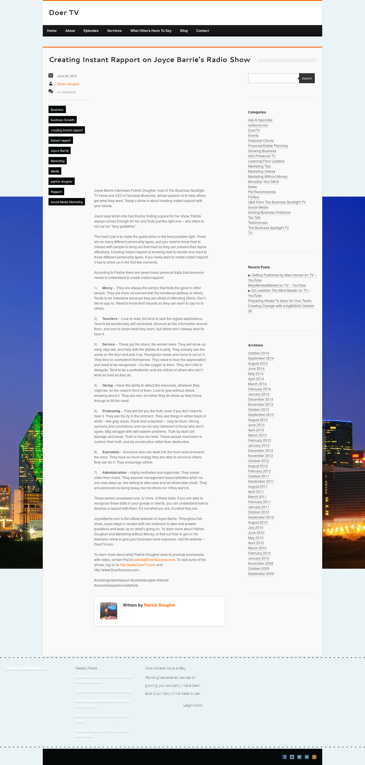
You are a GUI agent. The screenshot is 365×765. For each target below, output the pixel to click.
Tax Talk (254, 217)
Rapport (56, 191)
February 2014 (259, 388)
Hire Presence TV (261, 155)
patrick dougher (61, 181)
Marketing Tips (259, 166)
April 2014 (256, 378)
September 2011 (261, 481)
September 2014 (261, 358)
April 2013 (256, 429)
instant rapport (61, 140)
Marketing (57, 160)
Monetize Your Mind (263, 181)
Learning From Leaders (266, 160)
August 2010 (258, 522)
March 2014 (257, 383)
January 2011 (258, 506)
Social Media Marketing (67, 201)
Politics (253, 196)
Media (55, 171)
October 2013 (258, 409)
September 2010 (261, 517)
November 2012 (260, 455)
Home (52, 30)
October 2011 (258, 476)
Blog (184, 30)
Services (114, 30)
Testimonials (257, 222)
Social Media (258, 207)
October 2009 (258, 568)
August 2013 (258, 419)
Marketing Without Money (267, 176)
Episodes (91, 30)
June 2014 (256, 368)
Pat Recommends (262, 191)
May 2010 (255, 537)
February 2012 (259, 470)
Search (307, 78)
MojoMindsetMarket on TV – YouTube (277, 285)
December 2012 (260, 450)
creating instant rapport (67, 130)
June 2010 (256, 532)
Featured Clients (261, 140)
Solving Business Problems (269, 212)
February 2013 (259, 440)
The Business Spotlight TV (268, 227)
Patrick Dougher (68, 83)
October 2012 (258, 460)
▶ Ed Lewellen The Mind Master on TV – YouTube (102, 702)
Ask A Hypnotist (260, 119)
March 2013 (257, 435)
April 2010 (256, 542)
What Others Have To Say (151, 30)
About (70, 30)
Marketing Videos (261, 171)
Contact (202, 30)
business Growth (62, 119)
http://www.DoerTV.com (138, 564)
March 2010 (257, 547)
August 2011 (258, 486)
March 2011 (257, 496)
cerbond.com (258, 125)
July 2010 (255, 527)
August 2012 (258, 465)
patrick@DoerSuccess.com (154, 559)
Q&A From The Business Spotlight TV (277, 201)
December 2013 (260, 399)
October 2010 (258, 511)
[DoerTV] (63, 13)
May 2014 (255, 373)
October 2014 (258, 352)
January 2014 (258, 393)
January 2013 (258, 445)
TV (250, 232)
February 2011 (259, 501)
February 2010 (259, 552)
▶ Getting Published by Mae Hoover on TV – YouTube (103, 678)
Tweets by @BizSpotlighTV (26, 667)
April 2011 (256, 491)
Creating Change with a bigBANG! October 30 (101, 732)
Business (57, 109)
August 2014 (258, 363)
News (252, 186)
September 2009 (261, 573)
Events (253, 135)
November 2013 (260, 404)
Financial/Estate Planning (268, 145)
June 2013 (256, 424)
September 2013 (261, 414)
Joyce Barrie (59, 150)
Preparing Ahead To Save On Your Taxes (279, 300)
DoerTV (254, 130)
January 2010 (258, 558)
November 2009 (260, 563)
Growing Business (262, 150)
